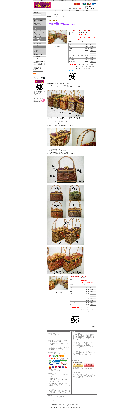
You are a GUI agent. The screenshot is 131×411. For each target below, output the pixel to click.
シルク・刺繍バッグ (38, 34)
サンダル (36, 18)
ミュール (36, 26)
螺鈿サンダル (37, 23)
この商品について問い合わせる (86, 66)
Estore (69, 405)
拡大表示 (59, 46)
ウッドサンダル (37, 21)
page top (94, 326)
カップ (35, 51)
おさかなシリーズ (38, 56)
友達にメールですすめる (84, 68)
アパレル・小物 (37, 43)
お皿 (35, 48)
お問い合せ (85, 10)
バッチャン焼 (37, 47)
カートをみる (54, 10)
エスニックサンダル (38, 20)
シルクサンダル (37, 24)
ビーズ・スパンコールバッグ (39, 33)
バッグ (36, 28)
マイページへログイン (66, 10)
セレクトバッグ (37, 30)
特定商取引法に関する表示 (73, 404)
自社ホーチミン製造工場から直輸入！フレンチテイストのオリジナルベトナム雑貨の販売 (80, 0)
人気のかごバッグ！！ (39, 38)
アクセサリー (37, 45)
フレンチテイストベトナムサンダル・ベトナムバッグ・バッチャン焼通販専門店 (49, 0)
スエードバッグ (37, 36)
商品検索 (36, 12)
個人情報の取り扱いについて (58, 404)
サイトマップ (94, 10)
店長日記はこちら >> (38, 71)
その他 (35, 53)
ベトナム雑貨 (37, 40)
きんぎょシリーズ (38, 54)
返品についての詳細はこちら (85, 64)
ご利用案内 (76, 10)
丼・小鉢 (36, 50)
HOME (48, 14)
